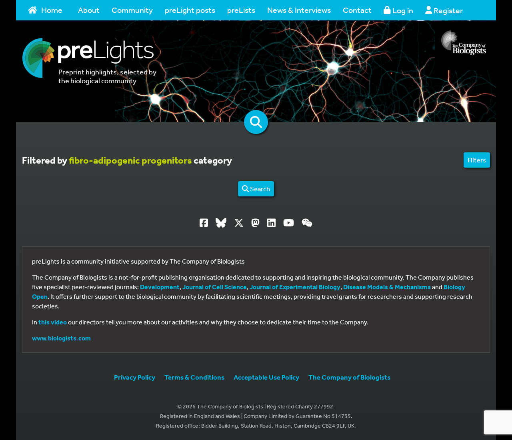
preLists (241, 9)
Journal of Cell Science (214, 287)
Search (259, 188)
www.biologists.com (61, 338)
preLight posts (190, 9)
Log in (402, 10)
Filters (477, 160)
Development (160, 287)
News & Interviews (299, 9)
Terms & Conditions (194, 377)
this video (52, 322)
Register (447, 10)
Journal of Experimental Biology (295, 287)
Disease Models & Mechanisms (387, 287)
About (89, 9)
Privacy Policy (134, 377)
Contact (357, 9)
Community (132, 9)
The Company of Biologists (349, 377)
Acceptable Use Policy (266, 377)
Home (51, 9)
